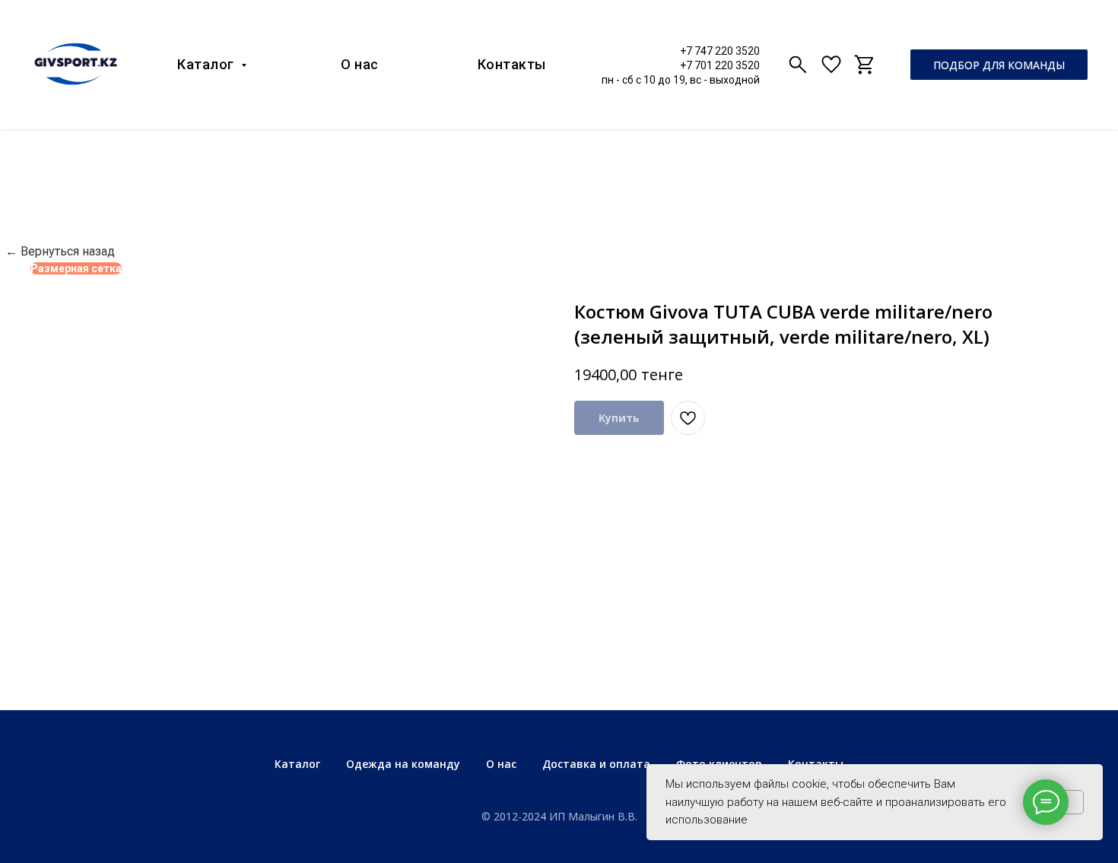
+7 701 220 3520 (720, 65)
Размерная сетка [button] (76, 268)
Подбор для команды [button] (999, 65)
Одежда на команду (403, 764)
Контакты (512, 64)
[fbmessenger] (831, 64)
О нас (360, 64)
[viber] (797, 64)
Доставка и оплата (596, 764)
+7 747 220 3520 (720, 51)
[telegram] (864, 64)
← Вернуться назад (60, 251)
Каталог (207, 64)
